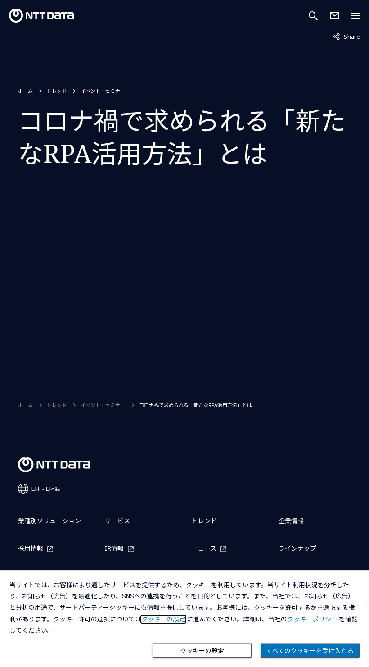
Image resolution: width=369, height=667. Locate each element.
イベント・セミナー (103, 90)
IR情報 (114, 548)
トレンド (57, 90)
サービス (117, 520)
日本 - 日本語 (45, 488)
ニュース (204, 548)
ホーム (25, 90)
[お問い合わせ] (334, 15)
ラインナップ (297, 548)
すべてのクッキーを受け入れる (310, 650)
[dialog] (184, 618)
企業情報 (291, 520)
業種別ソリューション (49, 520)
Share (346, 36)
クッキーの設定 (202, 650)
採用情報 (30, 548)
